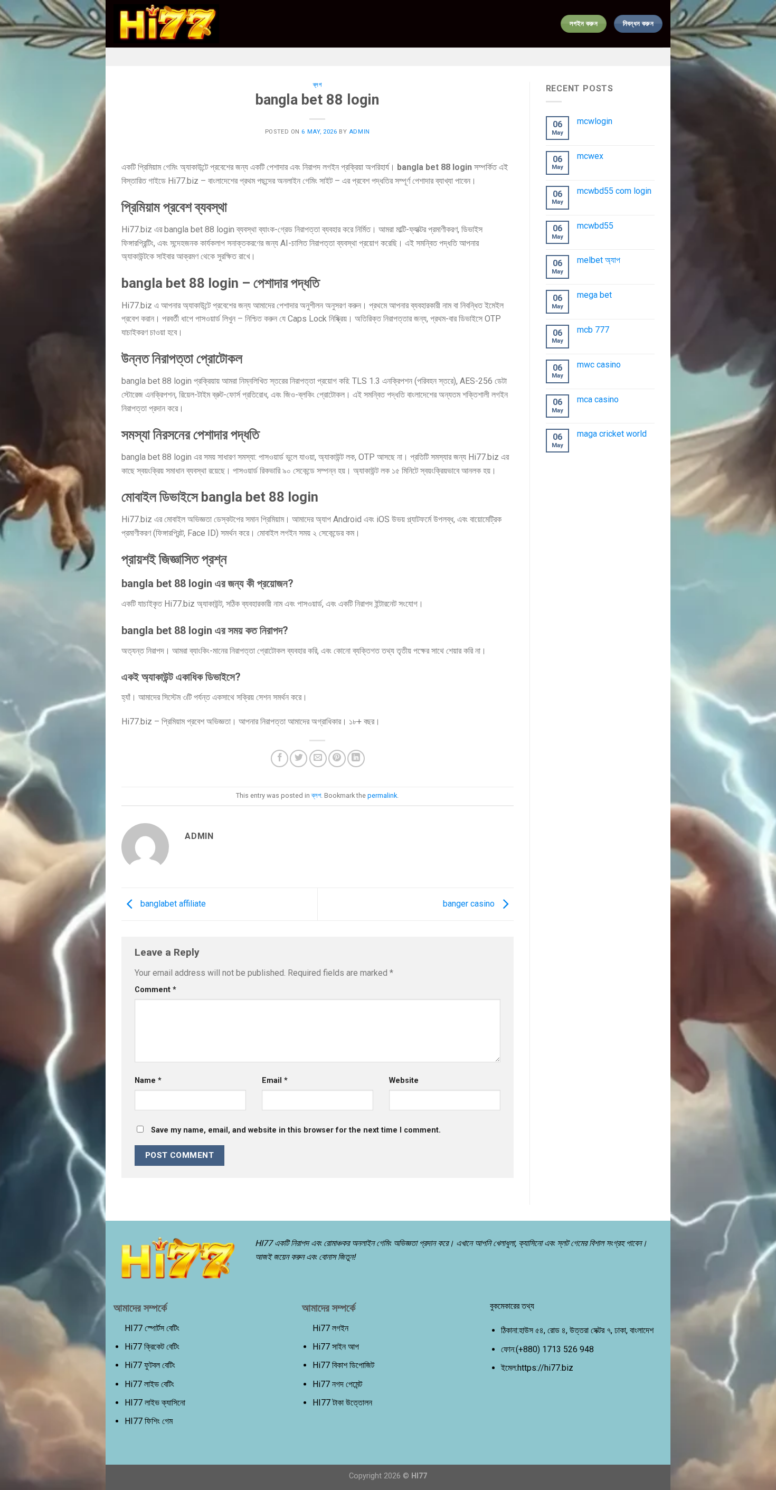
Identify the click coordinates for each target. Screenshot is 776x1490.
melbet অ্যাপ (598, 260)
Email (275, 1080)
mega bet (594, 295)
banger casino (470, 904)
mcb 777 (593, 330)
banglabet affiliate (172, 904)
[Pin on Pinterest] (337, 758)
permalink (382, 795)
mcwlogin (594, 121)
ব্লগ (317, 84)
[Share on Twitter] (298, 758)
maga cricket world (612, 434)
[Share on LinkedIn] (356, 758)
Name (148, 1080)
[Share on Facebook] (279, 758)
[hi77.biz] (166, 24)
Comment (155, 989)
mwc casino (599, 365)
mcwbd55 (595, 226)
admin (359, 131)
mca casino (598, 399)
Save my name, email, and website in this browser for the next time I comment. (296, 1130)
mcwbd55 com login (614, 191)
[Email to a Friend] (318, 758)
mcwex (590, 156)
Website (404, 1080)
